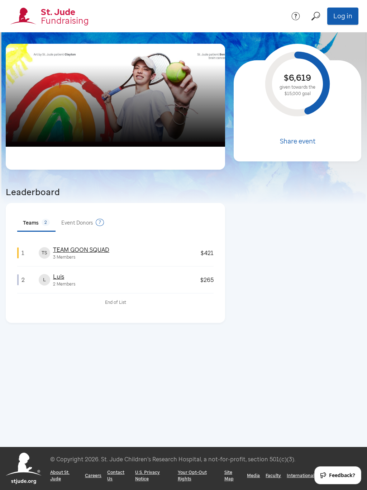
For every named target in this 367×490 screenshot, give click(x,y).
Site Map (229, 475)
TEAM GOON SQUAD (81, 250)
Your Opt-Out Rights (192, 475)
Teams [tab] (35, 222)
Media (253, 475)
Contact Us (115, 475)
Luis (58, 277)
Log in (342, 15)
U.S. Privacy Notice (147, 475)
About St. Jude (60, 475)
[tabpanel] (115, 275)
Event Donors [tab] (81, 222)
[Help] (295, 16)
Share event (297, 141)
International (300, 475)
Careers (93, 475)
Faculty (273, 475)
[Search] (315, 16)
